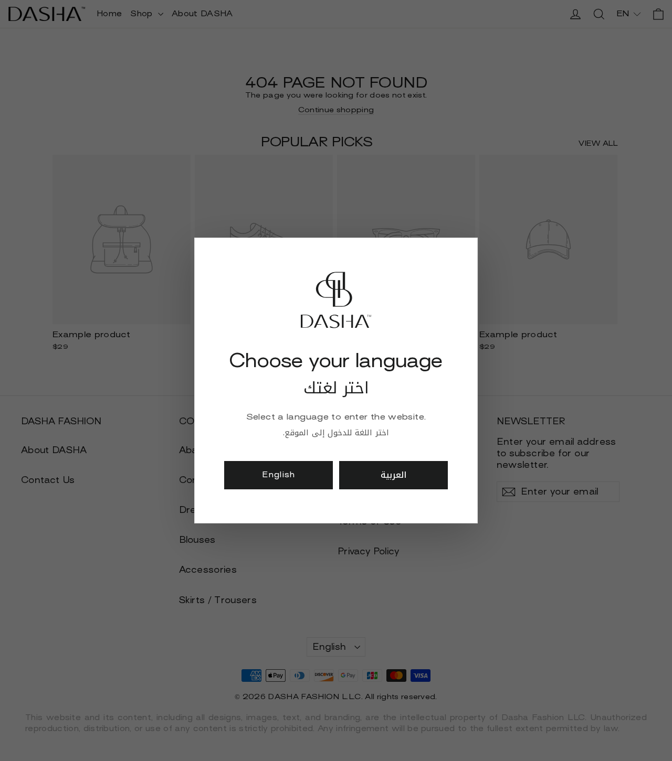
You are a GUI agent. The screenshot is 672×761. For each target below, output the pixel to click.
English (278, 474)
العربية (393, 475)
